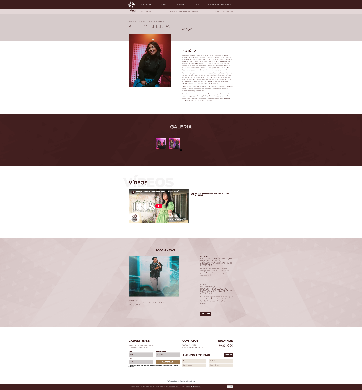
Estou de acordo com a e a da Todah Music (154, 366)
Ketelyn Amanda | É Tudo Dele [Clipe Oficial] (212, 194)
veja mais (206, 314)
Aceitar (230, 387)
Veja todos (228, 354)
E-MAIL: (131, 358)
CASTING (163, 4)
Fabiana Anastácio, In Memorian (193, 361)
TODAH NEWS (179, 4)
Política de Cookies (150, 365)
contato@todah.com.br (175, 11)
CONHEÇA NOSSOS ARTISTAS (225, 11)
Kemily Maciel (187, 365)
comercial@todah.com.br (195, 347)
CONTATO (195, 4)
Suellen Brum (214, 365)
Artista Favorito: (161, 351)
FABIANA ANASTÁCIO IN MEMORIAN (219, 4)
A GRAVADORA (146, 4)
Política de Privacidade (165, 365)
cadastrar (167, 362)
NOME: (130, 351)
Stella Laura (214, 361)
